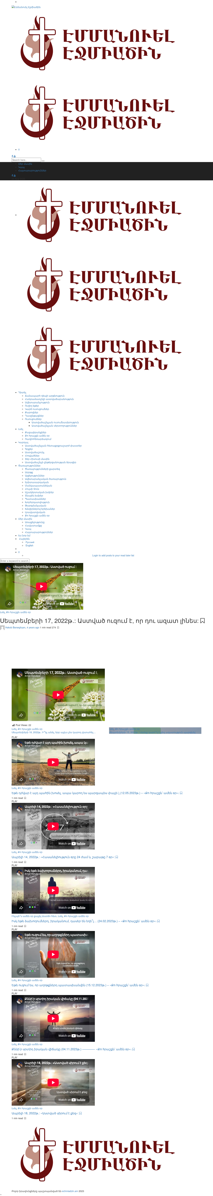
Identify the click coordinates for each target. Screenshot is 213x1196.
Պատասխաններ (35, 498)
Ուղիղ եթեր (32, 405)
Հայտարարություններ (32, 170)
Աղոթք (29, 472)
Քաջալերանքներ (35, 432)
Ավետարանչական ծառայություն (45, 478)
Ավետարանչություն (37, 402)
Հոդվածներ (32, 455)
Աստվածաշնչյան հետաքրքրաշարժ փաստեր (53, 445)
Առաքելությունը (35, 522)
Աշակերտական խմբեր (39, 492)
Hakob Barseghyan (15, 627)
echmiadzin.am (70, 1191)
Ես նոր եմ (24, 535)
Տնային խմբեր (34, 495)
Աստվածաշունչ (34, 452)
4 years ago (33, 627)
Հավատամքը (33, 525)
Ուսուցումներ (33, 419)
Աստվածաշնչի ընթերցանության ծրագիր (50, 462)
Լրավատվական (35, 512)
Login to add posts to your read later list (113, 555)
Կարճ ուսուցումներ (37, 409)
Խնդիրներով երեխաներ (40, 508)
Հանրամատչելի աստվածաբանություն (49, 399)
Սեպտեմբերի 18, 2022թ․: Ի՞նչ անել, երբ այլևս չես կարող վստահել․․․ (54, 732)
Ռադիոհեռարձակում (38, 439)
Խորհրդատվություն (37, 502)
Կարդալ (23, 442)
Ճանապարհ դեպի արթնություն (45, 395)
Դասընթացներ (34, 415)
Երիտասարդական (37, 482)
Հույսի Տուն (32, 488)
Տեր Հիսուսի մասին (37, 458)
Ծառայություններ (29, 465)
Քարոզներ (31, 412)
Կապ (21, 167)
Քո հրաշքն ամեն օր (37, 435)
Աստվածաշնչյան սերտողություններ (54, 425)
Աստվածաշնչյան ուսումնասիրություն (55, 422)
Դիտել (22, 392)
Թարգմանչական (35, 505)
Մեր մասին (25, 163)
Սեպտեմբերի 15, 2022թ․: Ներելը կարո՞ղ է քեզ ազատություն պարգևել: (152, 732)
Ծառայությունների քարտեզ (42, 468)
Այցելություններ (34, 475)
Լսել (20, 429)
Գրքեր (29, 449)
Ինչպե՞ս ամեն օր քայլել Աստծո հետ (34, 916)
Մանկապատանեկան (38, 485)
